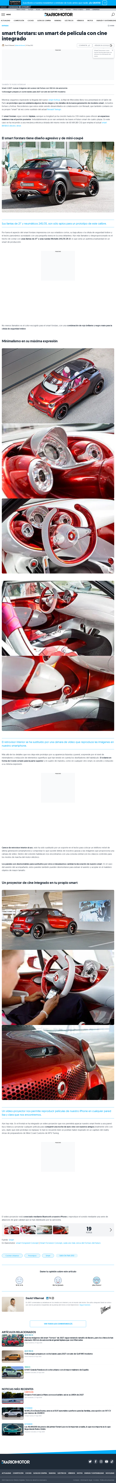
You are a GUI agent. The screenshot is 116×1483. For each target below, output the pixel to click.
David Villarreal (9, 45)
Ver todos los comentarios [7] (58, 1324)
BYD (61, 10)
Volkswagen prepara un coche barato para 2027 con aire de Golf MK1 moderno (33, 92)
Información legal (86, 1480)
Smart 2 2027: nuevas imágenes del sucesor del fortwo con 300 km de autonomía (34, 88)
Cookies (96, 1480)
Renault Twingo (54, 109)
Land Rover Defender (50, 10)
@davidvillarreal (20, 45)
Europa (30, 10)
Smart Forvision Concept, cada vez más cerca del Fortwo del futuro (70, 1243)
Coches (31, 21)
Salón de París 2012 (66, 1255)
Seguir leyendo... (85, 1305)
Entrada (5, 25)
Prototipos (32, 1255)
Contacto (76, 1480)
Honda (68, 10)
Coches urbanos (12, 1255)
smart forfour (54, 100)
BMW (88, 10)
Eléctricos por (14, 7)
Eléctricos (69, 21)
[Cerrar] (112, 50)
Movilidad (110, 1473)
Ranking (57, 21)
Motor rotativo (78, 10)
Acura (38, 10)
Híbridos (80, 21)
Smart (11, 1239)
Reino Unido (21, 10)
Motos (90, 21)
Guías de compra (44, 21)
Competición (19, 21)
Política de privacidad (107, 1480)
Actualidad (5, 21)
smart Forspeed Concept (27, 1243)
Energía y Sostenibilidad (94, 1473)
